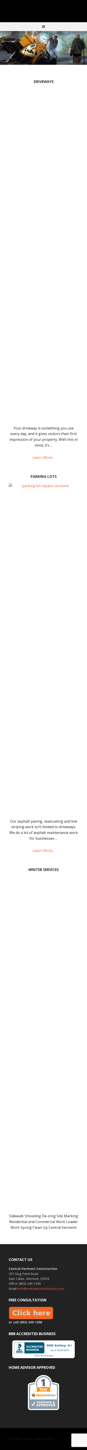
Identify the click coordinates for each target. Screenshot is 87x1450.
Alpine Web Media (67, 1439)
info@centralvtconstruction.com (41, 1288)
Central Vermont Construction (43, 11)
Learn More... (43, 457)
